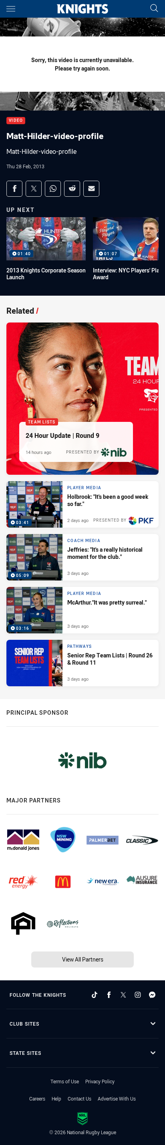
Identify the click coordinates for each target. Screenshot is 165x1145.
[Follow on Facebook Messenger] (152, 995)
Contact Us (79, 1098)
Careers (37, 1098)
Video (16, 120)
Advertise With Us (117, 1098)
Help (56, 1098)
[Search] (154, 9)
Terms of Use (64, 1081)
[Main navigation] (10, 8)
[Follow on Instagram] (138, 995)
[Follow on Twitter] (123, 995)
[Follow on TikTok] (94, 995)
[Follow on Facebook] (109, 995)
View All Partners (82, 959)
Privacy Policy (100, 1081)
